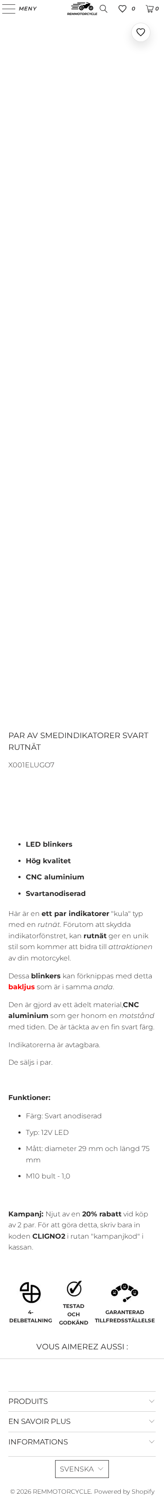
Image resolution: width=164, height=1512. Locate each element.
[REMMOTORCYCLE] (82, 8)
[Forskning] (103, 8)
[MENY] (4, 8)
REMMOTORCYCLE (62, 1491)
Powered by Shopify (124, 1491)
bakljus (21, 987)
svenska (77, 1469)
